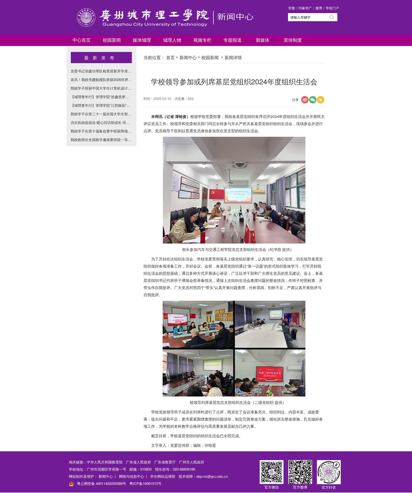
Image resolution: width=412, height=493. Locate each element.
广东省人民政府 (138, 461)
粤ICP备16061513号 (145, 483)
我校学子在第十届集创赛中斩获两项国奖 (103, 130)
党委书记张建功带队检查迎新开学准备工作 (105, 70)
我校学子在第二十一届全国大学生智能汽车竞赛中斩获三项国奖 (121, 113)
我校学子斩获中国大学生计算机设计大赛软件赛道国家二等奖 (119, 88)
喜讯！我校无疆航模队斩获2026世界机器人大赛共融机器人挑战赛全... (126, 79)
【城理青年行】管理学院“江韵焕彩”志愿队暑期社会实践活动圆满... (123, 105)
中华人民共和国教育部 (105, 461)
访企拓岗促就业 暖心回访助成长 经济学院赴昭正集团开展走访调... (123, 122)
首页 (170, 57)
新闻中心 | (107, 476)
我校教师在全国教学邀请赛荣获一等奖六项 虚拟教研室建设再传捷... (124, 139)
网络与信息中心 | (133, 476)
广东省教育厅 (165, 461)
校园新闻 (210, 57)
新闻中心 (188, 57)
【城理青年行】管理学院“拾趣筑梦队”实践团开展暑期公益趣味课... (123, 96)
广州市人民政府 (191, 461)
